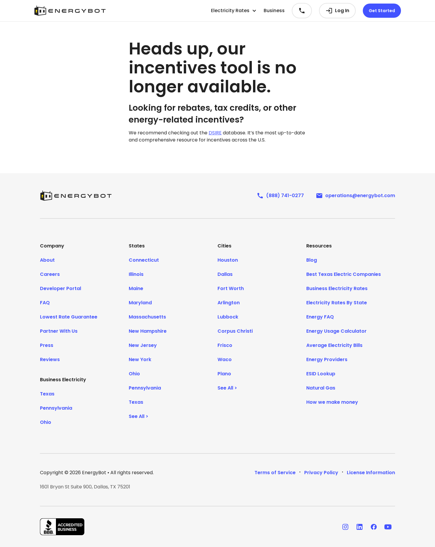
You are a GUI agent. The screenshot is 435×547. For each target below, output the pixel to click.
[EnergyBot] (76, 195)
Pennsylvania (56, 408)
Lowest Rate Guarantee (68, 316)
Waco (225, 359)
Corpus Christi (235, 331)
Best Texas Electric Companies (343, 274)
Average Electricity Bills (334, 345)
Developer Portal (60, 288)
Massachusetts (147, 316)
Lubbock (228, 316)
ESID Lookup (320, 373)
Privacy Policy (321, 472)
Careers (50, 274)
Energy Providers (326, 359)
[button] (234, 10)
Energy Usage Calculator (336, 331)
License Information (371, 472)
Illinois (136, 274)
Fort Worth (231, 288)
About (47, 260)
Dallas (225, 274)
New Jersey (143, 345)
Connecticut (144, 260)
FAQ (45, 302)
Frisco (225, 345)
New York (140, 359)
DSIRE (215, 132)
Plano (224, 373)
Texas (47, 393)
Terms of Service (275, 472)
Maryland (140, 302)
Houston (228, 260)
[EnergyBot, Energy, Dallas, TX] (62, 526)
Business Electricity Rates (337, 288)
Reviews (50, 359)
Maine (136, 288)
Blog (311, 260)
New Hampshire (148, 331)
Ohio (45, 422)
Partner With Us (59, 331)
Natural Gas (320, 387)
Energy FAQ (320, 316)
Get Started (382, 11)
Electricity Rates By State (336, 302)
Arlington (229, 302)
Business (274, 10)
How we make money (332, 402)
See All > (138, 416)
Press (46, 345)
